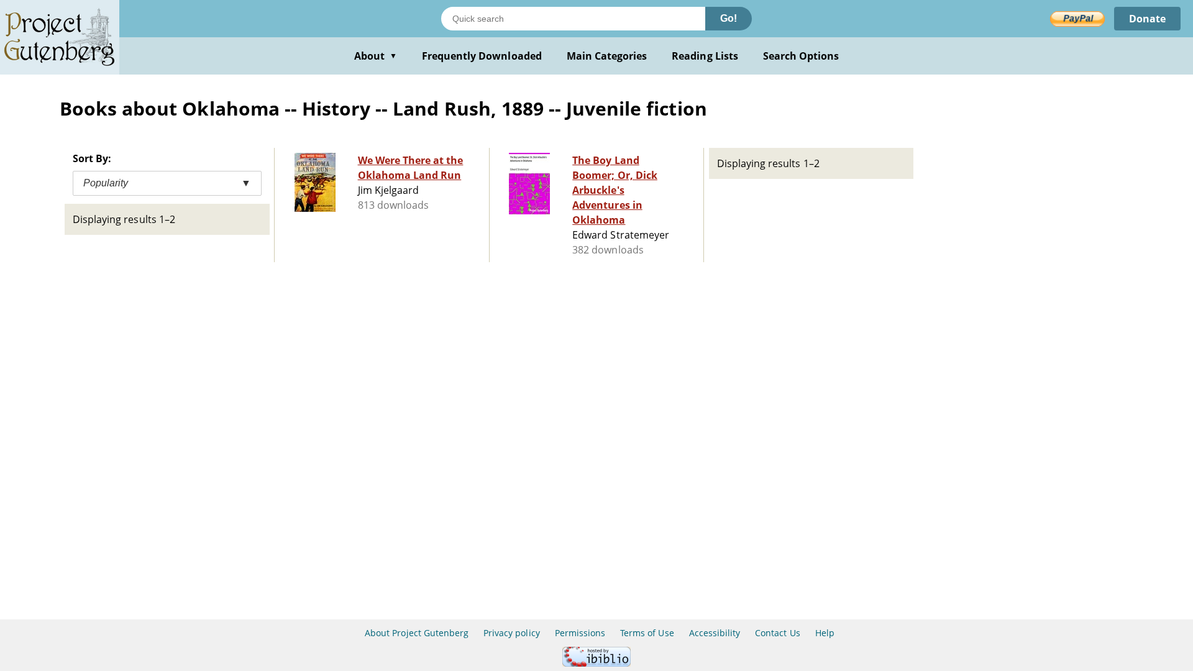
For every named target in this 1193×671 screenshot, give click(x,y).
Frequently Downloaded (482, 56)
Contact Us (777, 633)
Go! (728, 18)
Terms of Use (647, 633)
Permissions (580, 633)
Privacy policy (511, 633)
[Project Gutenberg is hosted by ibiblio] (596, 663)
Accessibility (715, 633)
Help (824, 633)
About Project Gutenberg (417, 633)
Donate (1147, 18)
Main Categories (607, 56)
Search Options (801, 56)
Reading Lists (705, 56)
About (375, 56)
